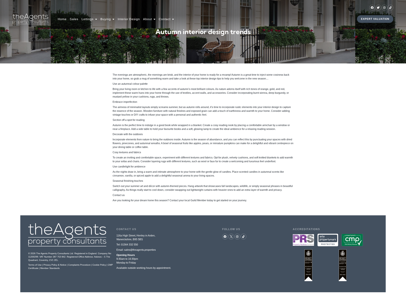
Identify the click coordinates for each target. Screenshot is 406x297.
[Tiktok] (390, 7)
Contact (164, 19)
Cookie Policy (99, 265)
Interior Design (129, 19)
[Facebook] (372, 7)
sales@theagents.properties (140, 249)
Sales (74, 19)
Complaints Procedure (79, 265)
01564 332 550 (129, 244)
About (147, 19)
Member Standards (50, 268)
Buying (105, 19)
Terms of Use (35, 265)
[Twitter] (378, 7)
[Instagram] (384, 7)
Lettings (88, 19)
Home (62, 19)
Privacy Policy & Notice (54, 265)
